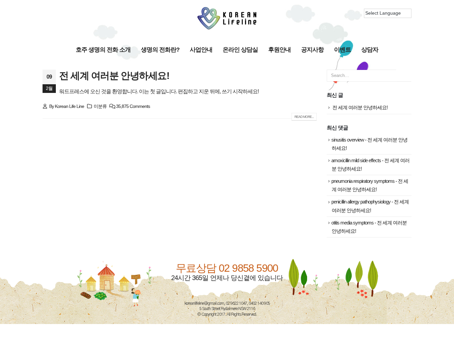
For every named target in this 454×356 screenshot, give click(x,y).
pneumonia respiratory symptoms (363, 181)
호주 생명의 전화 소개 (103, 49)
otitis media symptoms (352, 222)
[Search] (403, 76)
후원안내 (279, 49)
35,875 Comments (133, 106)
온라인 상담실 (240, 49)
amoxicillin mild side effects (356, 160)
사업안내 (201, 49)
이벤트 (342, 49)
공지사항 (312, 49)
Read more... (304, 117)
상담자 (369, 49)
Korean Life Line (69, 106)
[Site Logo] (227, 18)
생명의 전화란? (160, 49)
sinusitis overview (347, 140)
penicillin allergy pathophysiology (361, 201)
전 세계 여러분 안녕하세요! (114, 75)
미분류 (100, 106)
